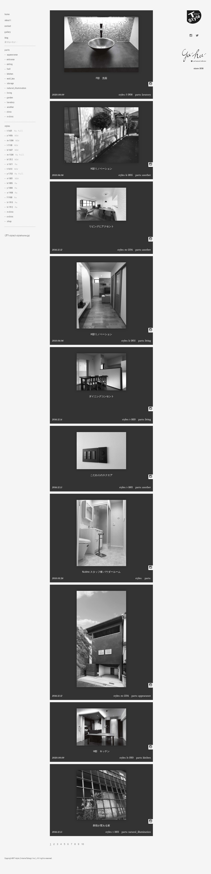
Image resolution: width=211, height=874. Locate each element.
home (7, 14)
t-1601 (130, 487)
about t (8, 20)
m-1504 (129, 250)
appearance (144, 696)
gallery (8, 32)
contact (8, 26)
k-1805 (129, 175)
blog (6, 38)
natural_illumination (139, 832)
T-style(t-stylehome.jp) (18, 235)
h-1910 (130, 757)
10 (82, 844)
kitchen (147, 757)
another (146, 175)
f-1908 (129, 94)
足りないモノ (10, 42)
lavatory (146, 94)
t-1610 (132, 419)
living (148, 340)
